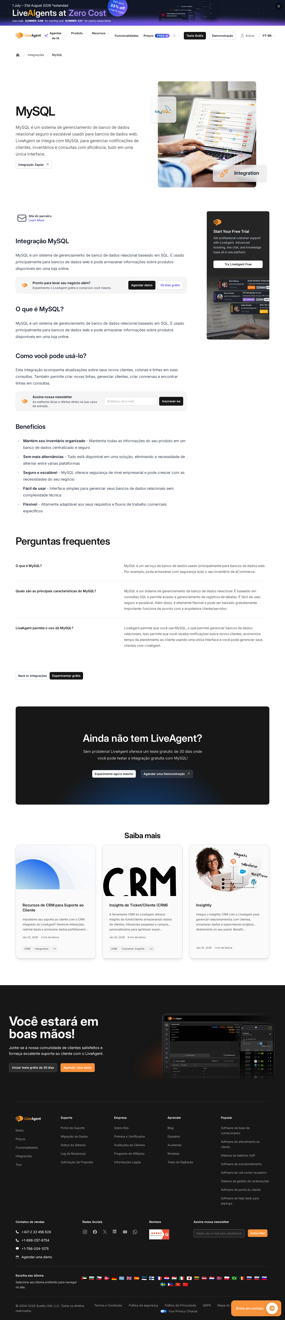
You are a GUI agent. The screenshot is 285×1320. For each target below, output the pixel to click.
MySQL (57, 55)
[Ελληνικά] (121, 1278)
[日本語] (189, 1278)
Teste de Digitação (180, 1162)
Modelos (173, 1153)
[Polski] (226, 1278)
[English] (129, 1278)
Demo (20, 1130)
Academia (174, 1145)
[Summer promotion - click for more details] (142, 13)
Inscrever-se (171, 401)
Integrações (36, 55)
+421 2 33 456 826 (36, 1232)
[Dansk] (106, 1278)
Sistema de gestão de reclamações (245, 1181)
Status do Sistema (73, 1145)
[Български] (91, 1278)
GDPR (207, 1305)
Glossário (174, 1136)
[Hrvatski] (166, 1278)
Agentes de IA (56, 35)
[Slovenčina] (256, 1278)
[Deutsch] (114, 1278)
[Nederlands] (211, 1278)
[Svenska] (162, 1284)
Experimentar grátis (66, 675)
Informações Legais (127, 1162)
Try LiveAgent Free (238, 264)
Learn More (36, 220)
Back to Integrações (32, 675)
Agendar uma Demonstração (164, 774)
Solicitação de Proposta (77, 1162)
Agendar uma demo (77, 1067)
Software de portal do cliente (241, 1189)
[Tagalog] (170, 1284)
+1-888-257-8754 (35, 1240)
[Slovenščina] (264, 1278)
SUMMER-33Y (74, 20)
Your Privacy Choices (182, 1311)
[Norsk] (219, 1278)
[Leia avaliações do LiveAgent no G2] (159, 1234)
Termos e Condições (108, 1305)
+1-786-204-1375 (35, 1249)
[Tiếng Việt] (177, 1284)
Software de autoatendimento (241, 1164)
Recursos (99, 33)
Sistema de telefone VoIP (238, 1155)
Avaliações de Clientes (129, 1145)
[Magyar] (174, 1278)
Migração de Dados (74, 1136)
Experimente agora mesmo (114, 774)
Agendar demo (142, 285)
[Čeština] (99, 1278)
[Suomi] (151, 1278)
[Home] (18, 55)
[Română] (241, 1278)
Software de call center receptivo (243, 1172)
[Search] (176, 35)
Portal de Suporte (73, 1128)
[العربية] (84, 1278)
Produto (77, 33)
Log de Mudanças (73, 1153)
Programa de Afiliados (129, 1153)
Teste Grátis (194, 35)
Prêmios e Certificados (129, 1136)
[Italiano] (181, 1278)
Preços (20, 1139)
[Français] (159, 1278)
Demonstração (222, 35)
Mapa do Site (226, 1305)
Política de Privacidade (180, 1305)
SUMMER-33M (34, 20)
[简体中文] (185, 1284)
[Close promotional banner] (278, 6)
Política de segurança (143, 1305)
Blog (171, 1128)
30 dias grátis (170, 285)
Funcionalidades (27, 1147)
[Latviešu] (204, 1278)
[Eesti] (144, 1278)
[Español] (136, 1278)
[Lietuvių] (196, 1278)
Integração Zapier (31, 164)
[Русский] (249, 1278)
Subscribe (257, 1233)
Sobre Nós (121, 1128)
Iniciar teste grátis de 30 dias (33, 1067)
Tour (19, 1164)
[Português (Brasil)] (234, 1278)
